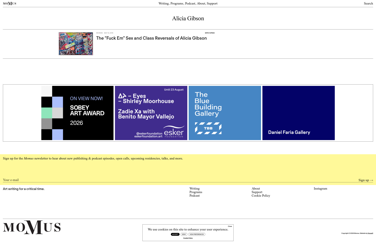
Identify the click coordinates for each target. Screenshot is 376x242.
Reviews (99, 33)
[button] (229, 226)
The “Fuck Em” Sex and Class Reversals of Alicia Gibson (151, 38)
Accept (175, 234)
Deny (184, 234)
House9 (370, 233)
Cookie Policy (188, 238)
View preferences (197, 234)
